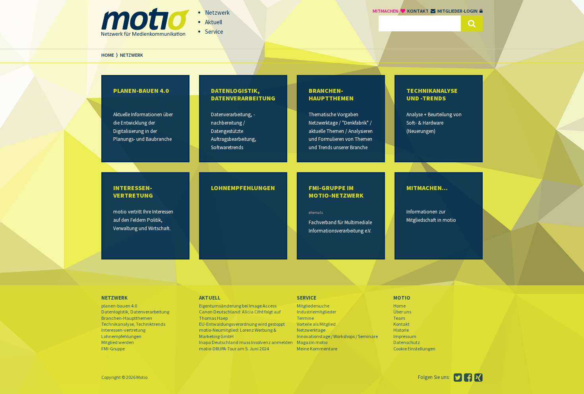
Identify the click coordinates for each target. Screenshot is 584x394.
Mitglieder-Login (457, 11)
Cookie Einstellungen (414, 349)
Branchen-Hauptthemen (126, 318)
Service (306, 297)
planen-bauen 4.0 (119, 306)
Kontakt (418, 11)
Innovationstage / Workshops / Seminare (337, 336)
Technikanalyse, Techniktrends (133, 324)
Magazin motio (312, 342)
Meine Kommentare (317, 349)
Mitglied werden (117, 342)
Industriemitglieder (316, 312)
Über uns (402, 312)
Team (399, 318)
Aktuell (209, 297)
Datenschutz (406, 342)
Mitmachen (385, 11)
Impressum (404, 336)
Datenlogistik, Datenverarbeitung (135, 312)
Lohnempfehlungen (121, 336)
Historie (401, 330)
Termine (305, 318)
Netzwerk (114, 297)
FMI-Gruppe (113, 349)
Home (399, 306)
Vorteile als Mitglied (316, 324)
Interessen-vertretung (123, 330)
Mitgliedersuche (313, 306)
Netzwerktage (311, 330)
